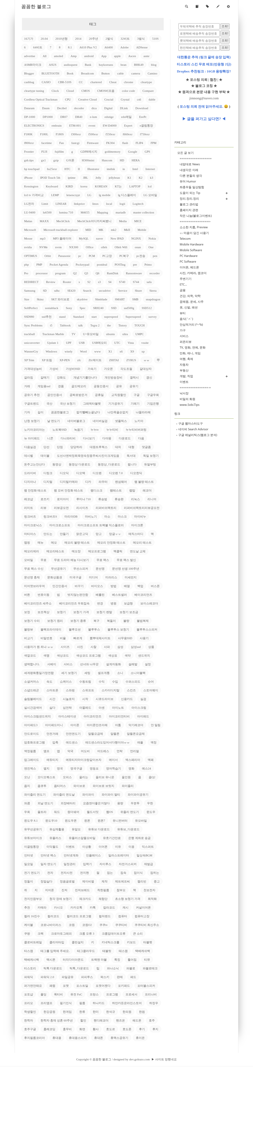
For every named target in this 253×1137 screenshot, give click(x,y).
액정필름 (30, 751)
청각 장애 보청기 (60, 898)
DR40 (78, 116)
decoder (79, 108)
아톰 (118, 725)
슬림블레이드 (33, 699)
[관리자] (228, 6)
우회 (27, 812)
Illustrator (93, 169)
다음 (141, 438)
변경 (100, 603)
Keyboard (52, 186)
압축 (55, 742)
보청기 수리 (32, 620)
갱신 (149, 377)
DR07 (64, 116)
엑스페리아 (132, 759)
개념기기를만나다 (85, 377)
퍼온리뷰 (186, 342)
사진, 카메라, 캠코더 (193, 273)
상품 (151, 646)
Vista (131, 342)
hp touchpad (32, 169)
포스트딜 (82, 985)
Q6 (97, 273)
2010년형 (61, 38)
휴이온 (140, 1037)
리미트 (28, 507)
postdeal (102, 264)
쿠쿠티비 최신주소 (147, 925)
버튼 (27, 594)
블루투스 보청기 (118, 629)
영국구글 (76, 768)
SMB (135, 299)
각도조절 (126, 368)
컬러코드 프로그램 (79, 916)
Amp (74, 56)
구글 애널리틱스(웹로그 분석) (196, 435)
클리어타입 (56, 942)
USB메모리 (99, 342)
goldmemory (113, 151)
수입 (115, 681)
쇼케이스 (66, 681)
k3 (151, 177)
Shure (138, 290)
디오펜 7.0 (116, 473)
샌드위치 (144, 655)
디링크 (47, 473)
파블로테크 (150, 968)
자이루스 (105, 864)
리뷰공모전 (61, 507)
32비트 (125, 38)
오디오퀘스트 (46, 777)
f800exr (29, 143)
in (124, 169)
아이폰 (74, 725)
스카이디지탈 (110, 690)
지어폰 (49, 890)
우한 (150, 803)
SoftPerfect (31, 308)
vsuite (145, 342)
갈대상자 (146, 368)
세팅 (87, 673)
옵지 (27, 785)
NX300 (73, 247)
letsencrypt (73, 195)
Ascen (132, 56)
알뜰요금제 (95, 733)
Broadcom (87, 73)
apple (117, 56)
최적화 (152, 898)
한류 (82, 1011)
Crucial (108, 99)
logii (122, 203)
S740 (122, 282)
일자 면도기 (48, 864)
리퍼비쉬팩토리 (106, 507)
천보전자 (149, 890)
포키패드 (124, 985)
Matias (28, 221)
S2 (89, 282)
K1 (129, 177)
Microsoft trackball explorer (60, 229)
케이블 (28, 925)
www (97, 351)
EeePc (143, 116)
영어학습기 (113, 768)
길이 (40, 412)
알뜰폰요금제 (136, 733)
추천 (27, 907)
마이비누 (140, 516)
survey (152, 316)
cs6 (139, 99)
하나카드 (99, 1003)
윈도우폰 (71, 820)
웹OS (109, 812)
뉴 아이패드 (32, 438)
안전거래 (52, 733)
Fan (61, 143)
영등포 (94, 768)
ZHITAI (114, 360)
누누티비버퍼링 (136, 429)
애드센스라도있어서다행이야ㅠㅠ (107, 742)
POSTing (120, 264)
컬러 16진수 (32, 916)
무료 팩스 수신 (33, 568)
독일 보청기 (151, 455)
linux (95, 203)
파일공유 (68, 977)
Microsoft (30, 229)
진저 (64, 890)
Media (123, 221)
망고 (99, 534)
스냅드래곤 (31, 690)
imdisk (111, 169)
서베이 (51, 664)
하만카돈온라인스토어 (127, 1003)
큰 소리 (138, 933)
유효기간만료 (112, 838)
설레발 (132, 664)
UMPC (139, 334)
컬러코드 (53, 916)
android (89, 56)
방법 (113, 586)
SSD (113, 308)
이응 (131, 846)
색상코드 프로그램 (88, 655)
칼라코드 (109, 907)
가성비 (53, 368)
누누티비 (112, 429)
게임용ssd (44, 386)
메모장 (76, 551)
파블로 (130, 968)
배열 (127, 586)
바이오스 (97, 586)
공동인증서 (101, 386)
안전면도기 (73, 733)
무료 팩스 (102, 560)
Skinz (40, 299)
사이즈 (65, 646)
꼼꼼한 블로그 (36, 6)
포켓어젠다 (103, 985)
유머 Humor (188, 181)
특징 (117, 959)
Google (132, 151)
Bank (88, 64)
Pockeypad (82, 264)
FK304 (110, 143)
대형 (131, 447)
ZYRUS (131, 360)
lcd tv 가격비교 (34, 195)
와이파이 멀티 (111, 794)
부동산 (184, 370)
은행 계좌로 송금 (139, 838)
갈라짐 (28, 377)
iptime (72, 177)
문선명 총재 (32, 577)
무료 (43, 560)
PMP (39, 264)
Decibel (62, 108)
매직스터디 (135, 534)
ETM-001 (75, 125)
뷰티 (183, 313)
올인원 (126, 777)
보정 (27, 612)
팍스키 (104, 977)
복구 (96, 620)
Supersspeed (133, 316)
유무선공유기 (33, 829)
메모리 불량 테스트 (77, 542)
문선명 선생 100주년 (125, 568)
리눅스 (135, 499)
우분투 (135, 803)
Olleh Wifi (121, 247)
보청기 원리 (55, 620)
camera (135, 73)
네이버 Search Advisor (192, 429)
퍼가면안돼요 (33, 985)
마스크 (122, 516)
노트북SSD (59, 429)
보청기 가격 (81, 612)
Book (70, 73)
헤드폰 (136, 1020)
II (79, 169)
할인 (83, 1020)
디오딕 (64, 473)
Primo (148, 264)
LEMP (55, 195)
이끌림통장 (31, 846)
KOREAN (101, 186)
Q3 (86, 273)
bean (123, 64)
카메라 (42, 907)
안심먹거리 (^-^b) (191, 324)
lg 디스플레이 (127, 195)
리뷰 (43, 507)
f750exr (145, 134)
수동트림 (85, 681)
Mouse (28, 238)
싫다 (52, 707)
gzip (56, 160)
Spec (83, 308)
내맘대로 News (190, 164)
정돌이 (28, 881)
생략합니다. (32, 664)
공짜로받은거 (78, 395)
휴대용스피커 (78, 1037)
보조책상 (43, 612)
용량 (120, 803)
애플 (140, 742)
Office (89, 247)
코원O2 (87, 925)
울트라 (42, 812)
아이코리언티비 (119, 716)
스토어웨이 (150, 690)
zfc (79, 360)
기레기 (135, 403)
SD (45, 290)
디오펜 (97, 473)
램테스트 (116, 490)
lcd (150, 186)
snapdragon (153, 299)
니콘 (50, 438)
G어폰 (70, 160)
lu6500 (47, 212)
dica (94, 108)
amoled (58, 56)
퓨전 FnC (76, 994)
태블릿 (106, 951)
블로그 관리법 (189, 204)
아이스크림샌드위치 (37, 716)
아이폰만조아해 (97, 725)
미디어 (93, 577)
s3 (99, 282)
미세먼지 (131, 577)
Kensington (31, 186)
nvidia (28, 247)
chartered (96, 82)
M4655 (85, 212)
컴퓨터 (122, 916)
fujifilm (59, 151)
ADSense (142, 47)
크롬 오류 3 (86, 933)
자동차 (184, 364)
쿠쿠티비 (121, 925)
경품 (61, 386)
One (151, 247)
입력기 (87, 864)
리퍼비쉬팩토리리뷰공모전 (142, 507)
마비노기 (91, 516)
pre (135, 264)
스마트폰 (52, 690)
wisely (69, 351)
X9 (132, 351)
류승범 (102, 499)
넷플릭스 (121, 421)
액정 (154, 742)
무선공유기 (58, 568)
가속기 (92, 368)
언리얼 (134, 751)
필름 (82, 1003)
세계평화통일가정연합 (39, 673)
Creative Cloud (87, 99)
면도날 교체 (137, 551)
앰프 (46, 751)
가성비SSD (73, 368)
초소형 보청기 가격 (127, 898)
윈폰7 (101, 820)
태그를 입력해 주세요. (55, 951)
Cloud (70, 90)
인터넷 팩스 (48, 855)
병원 (113, 603)
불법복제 (143, 620)
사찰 (93, 646)
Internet (150, 169)
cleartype (146, 82)
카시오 (58, 907)
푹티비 (58, 994)
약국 (70, 751)
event (92, 125)
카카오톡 (76, 907)
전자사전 (67, 872)
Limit (45, 203)
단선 (46, 447)
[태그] (207, 6)
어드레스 (103, 751)
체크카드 (85, 898)
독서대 (131, 455)
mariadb (121, 212)
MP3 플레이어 (62, 238)
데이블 (45, 455)
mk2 (113, 229)
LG (89, 195)
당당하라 (76, 447)
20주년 (93, 38)
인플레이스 (93, 855)
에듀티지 (52, 759)
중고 (157, 881)
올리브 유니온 (105, 777)
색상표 (112, 655)
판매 (120, 977)
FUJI (44, 151)
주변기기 (186, 279)
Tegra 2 (95, 325)
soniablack (51, 308)
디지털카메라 (69, 481)
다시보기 (89, 438)
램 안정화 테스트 (35, 490)
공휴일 (99, 395)
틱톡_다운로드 (79, 968)
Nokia (152, 238)
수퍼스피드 (133, 681)
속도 (49, 681)
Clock (55, 90)
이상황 (86, 846)
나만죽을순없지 (118, 412)
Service (122, 290)
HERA (136, 160)
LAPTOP (134, 186)
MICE (138, 221)
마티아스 (30, 534)
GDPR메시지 (88, 151)
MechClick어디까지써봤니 (94, 221)
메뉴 (40, 542)
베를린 (100, 594)
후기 (142, 1029)
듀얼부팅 (150, 464)
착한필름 (103, 890)
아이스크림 (138, 707)
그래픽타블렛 (92, 403)
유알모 (76, 829)
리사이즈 (82, 507)
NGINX (136, 238)
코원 (72, 925)
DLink (124, 108)
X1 (110, 351)
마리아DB (70, 516)
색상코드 (63, 655)
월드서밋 (93, 812)
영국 (60, 768)
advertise (29, 56)
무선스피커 (80, 568)
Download (141, 108)
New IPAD (117, 238)
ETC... (183, 284)
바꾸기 (79, 586)
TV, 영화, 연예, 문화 (193, 347)
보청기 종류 (78, 620)
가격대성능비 (33, 368)
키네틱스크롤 (110, 942)
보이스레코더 (149, 603)
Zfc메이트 (95, 360)
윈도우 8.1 (31, 820)
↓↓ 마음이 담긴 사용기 (194, 233)
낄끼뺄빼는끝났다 (88, 412)
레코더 (147, 490)
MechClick (63, 221)
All (44, 56)
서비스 (68, 664)
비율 (63, 638)
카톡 (93, 907)
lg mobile (104, 195)
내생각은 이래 (189, 170)
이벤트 (70, 846)
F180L (44, 134)
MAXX (44, 221)
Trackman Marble (53, 334)
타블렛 (147, 942)
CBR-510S (64, 82)
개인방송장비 (113, 377)
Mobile (142, 229)
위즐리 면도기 (129, 812)
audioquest (70, 64)
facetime (46, 143)
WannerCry (31, 351)
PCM (92, 255)
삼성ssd (136, 646)
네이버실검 (100, 421)
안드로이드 (31, 733)
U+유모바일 (91, 334)
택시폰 (50, 959)
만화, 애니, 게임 (190, 353)
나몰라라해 (143, 412)
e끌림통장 (146, 125)
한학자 (28, 1020)
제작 (105, 881)
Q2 (75, 273)
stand (62, 316)
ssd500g (129, 308)
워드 (57, 812)
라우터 (103, 481)
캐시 (125, 907)
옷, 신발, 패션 (189, 307)
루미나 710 (83, 499)
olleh (104, 247)
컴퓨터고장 (142, 916)
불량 (126, 620)
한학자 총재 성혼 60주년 (57, 1020)
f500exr (93, 134)
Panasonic (64, 255)
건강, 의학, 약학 (190, 296)
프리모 (28, 1003)
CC (81, 82)
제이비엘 (88, 881)
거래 (27, 386)
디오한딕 (136, 473)
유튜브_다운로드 (128, 829)
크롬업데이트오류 (114, 933)
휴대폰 (98, 1037)
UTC (117, 342)
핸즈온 (120, 1020)
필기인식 (66, 1003)
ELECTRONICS (34, 125)
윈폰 (87, 820)
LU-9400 (29, 212)
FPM (153, 143)
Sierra (153, 290)
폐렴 (52, 985)
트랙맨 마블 (99, 959)
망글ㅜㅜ (115, 534)
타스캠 (28, 951)
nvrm (58, 247)
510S (155, 38)
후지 (155, 1029)
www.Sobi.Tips (189, 405)
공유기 (133, 386)
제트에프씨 (122, 881)
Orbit (47, 255)
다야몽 (106, 438)
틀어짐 (132, 959)
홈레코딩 (49, 1029)
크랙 (40, 933)
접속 (123, 872)
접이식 (138, 872)
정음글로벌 (67, 881)
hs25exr (52, 169)
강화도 (61, 377)
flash (125, 143)
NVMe (43, 247)
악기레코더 (135, 725)
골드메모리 (78, 386)
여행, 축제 (186, 359)
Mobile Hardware (191, 244)
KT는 (118, 186)
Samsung (29, 290)
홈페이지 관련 (189, 210)
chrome (128, 82)
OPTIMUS (30, 255)
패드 (133, 977)
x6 (121, 351)
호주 (152, 1020)
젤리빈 (141, 881)
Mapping (102, 212)
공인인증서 (54, 395)
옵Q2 (152, 777)
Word (83, 351)
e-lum (93, 116)
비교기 (28, 638)
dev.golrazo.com (139, 1059)
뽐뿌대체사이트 (100, 638)
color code (128, 90)
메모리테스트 (55, 551)
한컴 (142, 1011)
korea (83, 186)
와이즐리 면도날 (64, 794)
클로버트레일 (33, 942)
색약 (128, 655)
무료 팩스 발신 (126, 560)
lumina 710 (66, 212)
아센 (102, 707)
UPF (68, 342)
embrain (57, 125)
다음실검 (30, 447)
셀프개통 (104, 673)
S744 (136, 282)
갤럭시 (134, 377)
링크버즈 (30, 516)
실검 (143, 699)
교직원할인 (118, 395)
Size (26, 299)
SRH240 (98, 308)
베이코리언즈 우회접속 (74, 603)
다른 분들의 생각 (191, 176)
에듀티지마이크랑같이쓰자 (83, 759)
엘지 (46, 768)
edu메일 (126, 116)
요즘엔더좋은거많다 (96, 803)
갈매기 (45, 377)
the (109, 325)
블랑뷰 (28, 629)
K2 (141, 177)
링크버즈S (50, 516)
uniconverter (32, 342)
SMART (120, 299)
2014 (78, 38)
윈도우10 (51, 820)
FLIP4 (139, 143)
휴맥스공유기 (119, 1037)
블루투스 (94, 629)
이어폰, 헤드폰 (189, 267)
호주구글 (30, 1029)
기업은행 (153, 403)
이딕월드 (52, 846)
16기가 (28, 38)
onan (138, 247)
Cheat (112, 82)
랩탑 (132, 490)
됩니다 (132, 464)
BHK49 (138, 64)
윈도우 (150, 812)
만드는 (47, 534)
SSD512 (147, 308)
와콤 (27, 803)
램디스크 (96, 490)
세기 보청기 (69, 673)
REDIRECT (31, 282)
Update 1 (53, 342)
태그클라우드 (86, 951)
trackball (29, 334)
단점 (60, 447)
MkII (127, 229)
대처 (118, 447)
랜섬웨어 (121, 481)
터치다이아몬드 (73, 959)
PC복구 (124, 255)
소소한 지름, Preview (194, 227)
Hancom (107, 160)
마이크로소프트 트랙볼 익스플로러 (101, 525)
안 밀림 (155, 725)
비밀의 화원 (187, 399)
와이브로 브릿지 (103, 785)
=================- (195, 221)
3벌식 (141, 38)
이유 (118, 846)
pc (79, 255)
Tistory (122, 325)
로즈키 (45, 499)
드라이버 (30, 473)
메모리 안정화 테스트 (111, 542)
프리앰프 (46, 1003)
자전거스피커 (128, 864)
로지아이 (63, 499)
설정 (148, 664)
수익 (102, 681)
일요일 (28, 864)
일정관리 (70, 864)
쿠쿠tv (103, 925)
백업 (140, 586)
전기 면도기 (32, 872)
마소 (107, 516)
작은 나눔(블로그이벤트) (196, 216)
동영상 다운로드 (79, 464)
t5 (51, 325)
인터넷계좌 (71, 855)
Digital (108, 108)
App (104, 56)
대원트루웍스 (99, 447)
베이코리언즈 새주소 (38, 603)
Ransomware (134, 273)
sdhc (57, 290)
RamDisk (112, 273)
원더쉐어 (73, 812)
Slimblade (101, 299)
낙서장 (184, 393)
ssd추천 (47, 316)
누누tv (95, 429)
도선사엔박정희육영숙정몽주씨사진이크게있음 (88, 455)
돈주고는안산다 (34, 464)
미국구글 (75, 577)
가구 (183, 330)
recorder (154, 273)
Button (105, 73)
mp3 (42, 238)
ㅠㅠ (146, 360)
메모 (54, 542)
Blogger (29, 73)
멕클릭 (117, 551)
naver (99, 238)
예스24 (146, 768)
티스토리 (30, 968)
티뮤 (147, 959)
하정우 (153, 1003)
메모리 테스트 (142, 542)
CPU (68, 99)
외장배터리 (68, 803)
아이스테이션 (67, 716)
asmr (146, 56)
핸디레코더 (101, 1020)
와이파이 (88, 794)
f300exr (76, 134)
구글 (137, 395)
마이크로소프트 (59, 525)
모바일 (28, 560)
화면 (82, 1029)
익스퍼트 (148, 846)
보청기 (61, 612)
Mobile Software (191, 250)
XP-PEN (64, 360)
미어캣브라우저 (34, 586)
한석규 (110, 1011)
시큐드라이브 (104, 699)
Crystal (125, 99)
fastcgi (75, 143)
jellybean (114, 177)
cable (120, 73)
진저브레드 (82, 890)
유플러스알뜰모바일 (82, 838)
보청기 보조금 (129, 612)
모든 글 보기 (185, 153)
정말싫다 (46, 881)
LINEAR (61, 203)
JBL (85, 177)
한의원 (127, 1011)
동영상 (56, 464)
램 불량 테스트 (144, 481)
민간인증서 (59, 586)
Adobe (124, 47)
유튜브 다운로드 (99, 829)
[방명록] (197, 6)
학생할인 (30, 1011)
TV (74, 334)
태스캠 (123, 951)
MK (101, 229)
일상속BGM (144, 855)
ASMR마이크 (32, 64)
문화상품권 (54, 577)
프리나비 (151, 994)
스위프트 (88, 690)
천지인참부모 (33, 898)
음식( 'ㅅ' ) (186, 319)
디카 (88, 481)
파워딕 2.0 (47, 977)
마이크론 (137, 525)
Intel (135, 169)
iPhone (28, 177)
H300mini (88, 160)
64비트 (37, 47)
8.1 (70, 47)
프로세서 (131, 994)
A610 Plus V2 (88, 47)
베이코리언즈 (143, 594)
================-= (195, 387)
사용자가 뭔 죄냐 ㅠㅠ (38, 646)
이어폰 (103, 846)
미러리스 (111, 577)
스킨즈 (131, 690)
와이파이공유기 (138, 794)
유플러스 (55, 838)
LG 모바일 (150, 195)
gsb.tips (29, 160)
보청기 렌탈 (104, 612)
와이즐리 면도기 (35, 794)
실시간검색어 (33, 707)
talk (80, 325)
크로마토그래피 (61, 933)
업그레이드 (31, 759)
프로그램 (112, 994)
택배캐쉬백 (142, 951)
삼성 (120, 646)
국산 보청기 (68, 403)
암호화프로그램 (34, 742)
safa (149, 282)
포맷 (66, 985)
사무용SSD (125, 638)
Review (50, 282)
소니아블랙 (138, 673)
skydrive (82, 299)
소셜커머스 (31, 681)
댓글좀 (146, 447)
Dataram (29, 108)
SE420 (71, 290)
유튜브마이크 (33, 838)
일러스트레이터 (118, 855)
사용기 (144, 638)
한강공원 (49, 1011)
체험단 (103, 898)
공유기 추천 (32, 395)
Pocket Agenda (59, 264)
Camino (152, 73)
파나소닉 (113, 968)
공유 (119, 386)
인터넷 (28, 855)
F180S (60, 134)
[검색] (186, 6)
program (60, 273)
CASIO (46, 82)
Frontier (29, 151)
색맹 (46, 655)
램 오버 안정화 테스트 (68, 490)
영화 (131, 768)
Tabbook (65, 325)
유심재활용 (56, 829)
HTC (67, 169)
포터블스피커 (146, 985)
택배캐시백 (31, 959)
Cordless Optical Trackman (41, 99)
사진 (80, 646)
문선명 (100, 568)
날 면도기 (53, 421)
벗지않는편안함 (77, 594)
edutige (109, 116)
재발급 (148, 864)
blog (154, 64)
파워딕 (28, 977)
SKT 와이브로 (60, 299)
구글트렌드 (31, 403)
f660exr (127, 134)
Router (67, 282)
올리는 (83, 777)
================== (196, 158)
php (26, 264)
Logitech (138, 203)
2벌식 (109, 38)
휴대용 (56, 1037)
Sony (69, 308)
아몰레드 (85, 707)
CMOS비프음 (105, 90)
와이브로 (79, 785)
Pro (26, 273)
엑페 (151, 759)
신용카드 (127, 699)
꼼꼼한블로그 (60, 412)
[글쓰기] (218, 6)
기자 (27, 412)
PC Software (188, 261)
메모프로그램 (97, 551)
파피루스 (87, 977)
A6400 (108, 47)
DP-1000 (29, 116)
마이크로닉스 (33, 525)
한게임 (67, 1011)
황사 (96, 1029)
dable (152, 99)
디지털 (47, 481)
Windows (51, 351)
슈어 (151, 681)
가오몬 (108, 368)
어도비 (85, 751)
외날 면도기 (45, 803)
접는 (110, 872)
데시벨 (28, 455)
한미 (96, 1011)
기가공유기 (115, 403)
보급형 (128, 603)
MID (88, 229)
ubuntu (110, 334)
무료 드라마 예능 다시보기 (71, 560)
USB (82, 342)
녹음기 (78, 429)
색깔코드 (30, 655)
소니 (120, 673)
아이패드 (143, 716)
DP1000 (48, 116)
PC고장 (107, 255)
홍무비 (67, 1029)
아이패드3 (31, 725)
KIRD (69, 186)
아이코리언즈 (92, 716)
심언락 (67, 707)
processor (42, 273)
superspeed (111, 316)
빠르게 (77, 638)
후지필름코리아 (34, 1037)
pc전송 (140, 255)
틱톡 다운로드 (52, 968)
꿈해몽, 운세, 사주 (192, 302)
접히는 (154, 872)
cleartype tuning (34, 90)
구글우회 (153, 395)
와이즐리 (128, 785)
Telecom (185, 239)
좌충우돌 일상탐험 (192, 187)
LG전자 (29, 203)
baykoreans (106, 64)
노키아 (138, 421)
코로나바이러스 (51, 925)
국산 (49, 403)
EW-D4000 (110, 125)
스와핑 (70, 690)
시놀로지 (69, 699)
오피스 (67, 777)
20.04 (44, 38)
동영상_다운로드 (109, 464)
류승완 (119, 499)
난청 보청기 (32, 421)
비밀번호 (46, 638)
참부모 (121, 890)
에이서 (113, 759)
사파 (107, 646)
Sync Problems (33, 325)
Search (87, 290)
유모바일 (141, 820)
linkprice (79, 203)
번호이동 (43, 594)
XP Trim (29, 360)
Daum (46, 108)
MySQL (84, 238)
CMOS (85, 90)
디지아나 (30, 481)
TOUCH (139, 325)
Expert (128, 125)
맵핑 (27, 542)
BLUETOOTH (50, 73)
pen (155, 255)
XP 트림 (47, 360)
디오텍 (80, 473)
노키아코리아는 (34, 429)
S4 (109, 282)
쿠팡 (27, 933)
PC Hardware (188, 256)
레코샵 (28, 499)
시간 (52, 699)
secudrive (105, 290)
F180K (28, 134)
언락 (120, 751)
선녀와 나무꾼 (89, 664)
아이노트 (118, 707)
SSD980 (29, 316)
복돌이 (111, 620)
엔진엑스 (30, 768)
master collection (143, 212)
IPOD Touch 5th (50, 177)
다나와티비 (68, 438)
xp (143, 351)
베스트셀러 (119, 594)
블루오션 (75, 629)
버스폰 (155, 586)
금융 (183, 290)
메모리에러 (31, 551)
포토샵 (28, 994)
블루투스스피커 (147, 629)
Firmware (93, 143)
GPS (147, 151)
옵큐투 (42, 785)
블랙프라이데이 (51, 629)
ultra (125, 334)
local (109, 203)
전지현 (84, 872)
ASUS (52, 64)
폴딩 (43, 994)
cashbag (29, 82)
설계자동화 (113, 664)
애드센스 (72, 742)
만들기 (64, 534)
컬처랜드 (105, 916)
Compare (148, 90)
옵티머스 (60, 785)
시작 (85, 699)
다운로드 (125, 438)
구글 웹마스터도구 (189, 423)
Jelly (98, 177)
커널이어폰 (143, 907)
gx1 (43, 160)
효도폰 (127, 1029)
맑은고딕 (82, 534)
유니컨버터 (120, 820)
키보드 (131, 942)
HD (122, 160)
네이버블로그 (76, 421)
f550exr (110, 134)
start (94, 316)
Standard (78, 316)
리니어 (151, 499)
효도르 (110, 1029)
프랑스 (94, 994)
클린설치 (78, 942)
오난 (27, 777)
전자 (50, 872)
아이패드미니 (54, 725)
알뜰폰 (114, 733)
